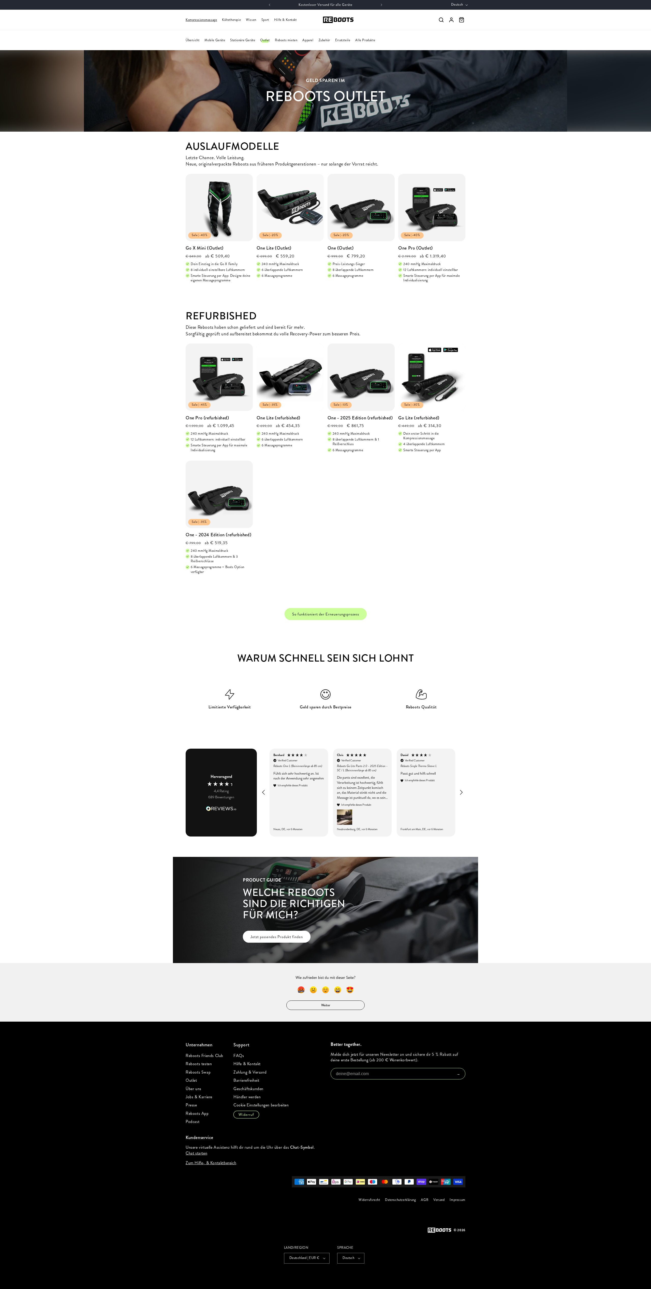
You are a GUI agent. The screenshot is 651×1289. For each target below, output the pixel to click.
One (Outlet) (341, 248)
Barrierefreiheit (246, 1080)
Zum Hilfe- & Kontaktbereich (211, 1163)
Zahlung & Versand (250, 1072)
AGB (424, 1200)
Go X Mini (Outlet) (205, 248)
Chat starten (196, 1153)
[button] (264, 792)
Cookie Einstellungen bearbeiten (261, 1105)
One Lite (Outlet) (274, 248)
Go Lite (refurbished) (418, 418)
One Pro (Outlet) (415, 248)
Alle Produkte (365, 40)
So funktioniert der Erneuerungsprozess (325, 614)
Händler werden (247, 1097)
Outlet (265, 40)
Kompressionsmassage (201, 20)
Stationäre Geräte (242, 40)
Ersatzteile (342, 40)
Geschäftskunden (248, 1089)
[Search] (441, 20)
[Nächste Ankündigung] (381, 5)
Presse (191, 1105)
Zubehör (324, 40)
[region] (362, 793)
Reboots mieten (286, 40)
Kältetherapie (231, 20)
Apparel (307, 40)
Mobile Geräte (214, 40)
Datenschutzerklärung (400, 1200)
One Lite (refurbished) (278, 418)
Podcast (192, 1122)
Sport (265, 20)
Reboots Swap (198, 1072)
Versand (439, 1200)
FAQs (238, 1056)
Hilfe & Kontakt (285, 20)
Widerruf (246, 1114)
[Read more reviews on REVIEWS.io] (221, 806)
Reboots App (197, 1113)
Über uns (193, 1089)
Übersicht (192, 40)
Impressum (457, 1200)
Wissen (251, 20)
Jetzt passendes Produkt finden (276, 936)
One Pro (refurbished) (207, 418)
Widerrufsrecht (369, 1200)
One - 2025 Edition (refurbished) (360, 418)
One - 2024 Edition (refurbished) (218, 535)
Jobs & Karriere (199, 1097)
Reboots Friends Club (204, 1056)
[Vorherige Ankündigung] (269, 5)
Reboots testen (199, 1064)
